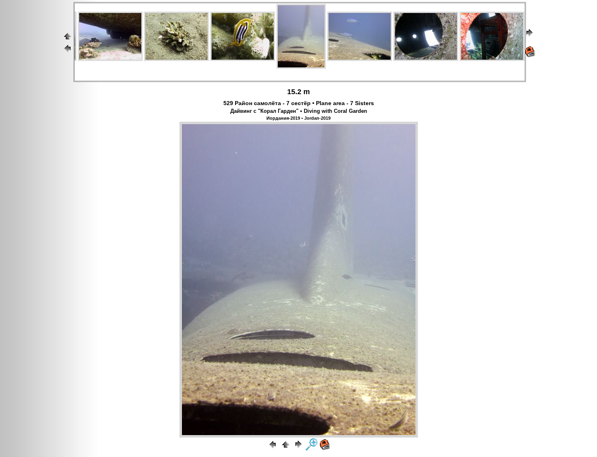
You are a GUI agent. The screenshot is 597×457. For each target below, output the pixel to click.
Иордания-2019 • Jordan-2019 (298, 118)
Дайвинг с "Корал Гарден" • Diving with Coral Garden (298, 111)
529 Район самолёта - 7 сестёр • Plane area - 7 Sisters (298, 103)
